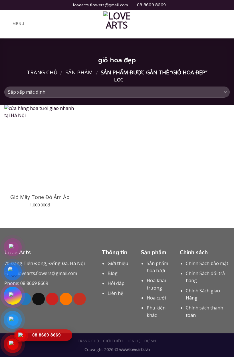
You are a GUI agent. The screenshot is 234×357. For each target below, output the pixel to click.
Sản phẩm (79, 72)
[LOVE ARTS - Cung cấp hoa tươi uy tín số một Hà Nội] (117, 24)
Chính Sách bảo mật (207, 263)
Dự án (150, 340)
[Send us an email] (38, 299)
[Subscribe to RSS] (66, 299)
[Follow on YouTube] (79, 299)
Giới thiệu (118, 263)
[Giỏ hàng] (227, 24)
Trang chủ (42, 72)
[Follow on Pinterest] (52, 299)
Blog (113, 273)
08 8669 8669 (34, 283)
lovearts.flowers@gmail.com (47, 273)
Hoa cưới (156, 298)
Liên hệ (115, 293)
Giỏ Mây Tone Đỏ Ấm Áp (40, 197)
